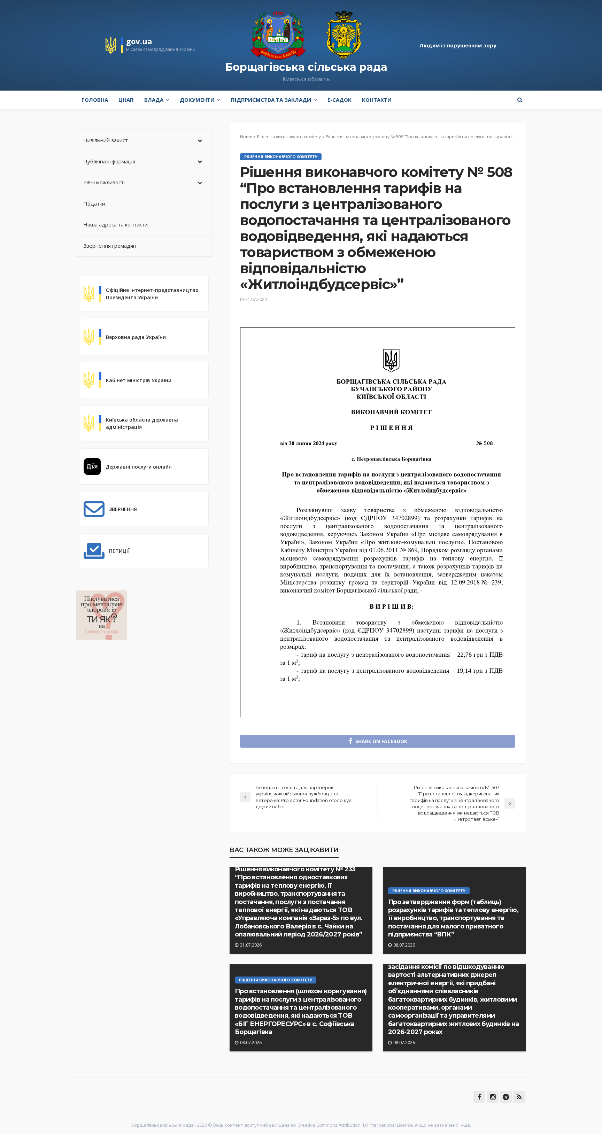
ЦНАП (126, 99)
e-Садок (339, 99)
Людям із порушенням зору (457, 45)
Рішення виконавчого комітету (280, 156)
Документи (197, 99)
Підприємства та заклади (271, 99)
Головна (95, 99)
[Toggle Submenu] (200, 140)
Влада (153, 99)
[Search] (520, 100)
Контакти (377, 99)
